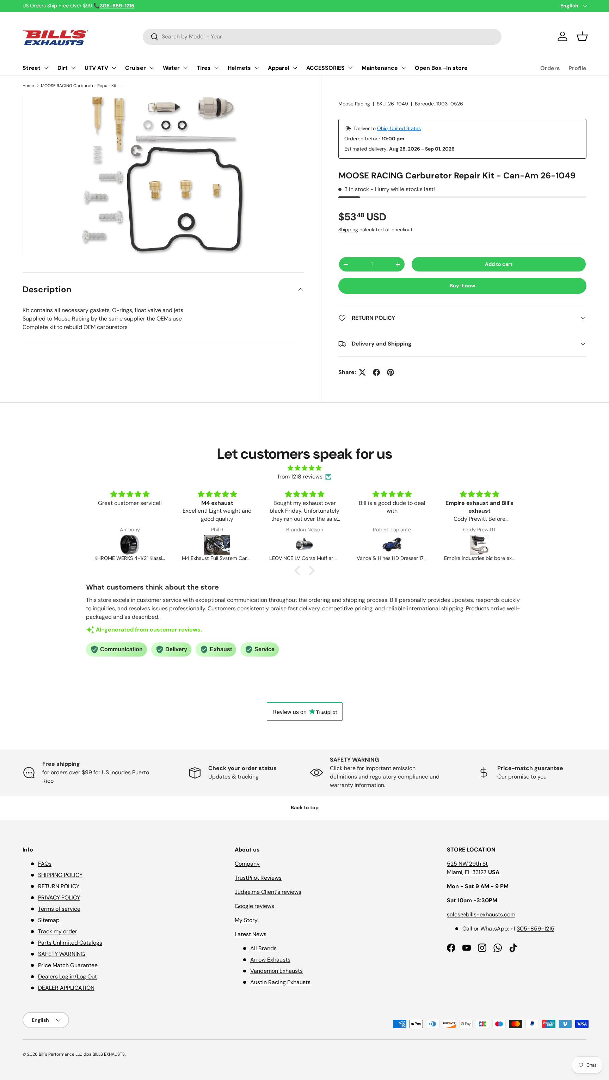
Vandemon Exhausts (276, 971)
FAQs (44, 863)
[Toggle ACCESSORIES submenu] (350, 67)
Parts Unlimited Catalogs (70, 942)
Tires (204, 68)
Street (32, 68)
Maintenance (380, 68)
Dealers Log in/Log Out (67, 976)
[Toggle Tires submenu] (216, 67)
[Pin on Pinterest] (390, 372)
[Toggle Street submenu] (46, 67)
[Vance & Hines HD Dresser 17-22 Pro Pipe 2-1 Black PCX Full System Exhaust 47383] (392, 545)
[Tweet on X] (362, 372)
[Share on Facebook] (376, 372)
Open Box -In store (441, 68)
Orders (550, 68)
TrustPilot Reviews (258, 877)
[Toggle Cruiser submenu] (151, 67)
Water (171, 68)
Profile (577, 68)
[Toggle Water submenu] (185, 67)
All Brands (263, 948)
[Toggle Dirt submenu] (73, 67)
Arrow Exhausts (270, 959)
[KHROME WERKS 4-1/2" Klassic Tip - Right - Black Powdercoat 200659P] (129, 545)
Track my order (57, 931)
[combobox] (322, 36)
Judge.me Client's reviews (268, 892)
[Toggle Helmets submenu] (256, 67)
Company (247, 863)
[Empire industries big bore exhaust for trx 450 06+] (479, 545)
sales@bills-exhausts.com (481, 914)
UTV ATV (96, 68)
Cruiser (135, 68)
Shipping (348, 229)
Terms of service (59, 909)
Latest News (250, 934)
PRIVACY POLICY (59, 897)
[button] (582, 36)
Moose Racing (354, 103)
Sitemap (49, 920)
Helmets (239, 68)
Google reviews (254, 906)
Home (28, 86)
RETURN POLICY (58, 886)
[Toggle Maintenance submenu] (403, 67)
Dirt (62, 68)
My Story (246, 920)
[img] (304, 468)
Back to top (305, 807)
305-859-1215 (535, 928)
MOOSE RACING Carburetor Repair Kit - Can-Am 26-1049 (83, 86)
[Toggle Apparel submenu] (295, 67)
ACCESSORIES (325, 68)
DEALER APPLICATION (66, 987)
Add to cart (498, 264)
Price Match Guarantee (68, 965)
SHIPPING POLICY (60, 875)
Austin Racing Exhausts (280, 982)
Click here (343, 768)
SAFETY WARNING (61, 954)
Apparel (278, 68)
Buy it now (462, 285)
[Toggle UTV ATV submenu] (114, 67)
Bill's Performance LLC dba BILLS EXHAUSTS (82, 1054)
